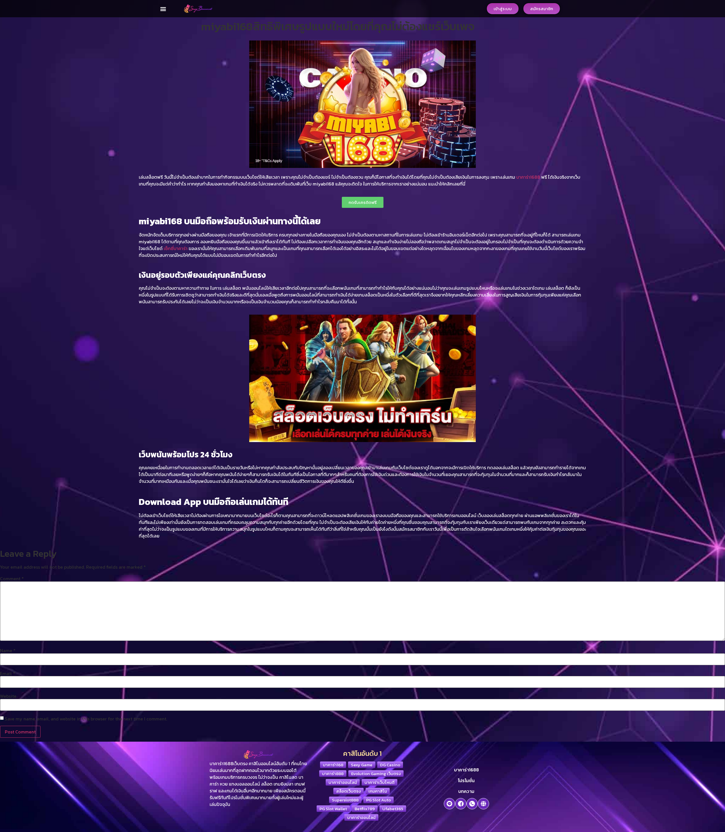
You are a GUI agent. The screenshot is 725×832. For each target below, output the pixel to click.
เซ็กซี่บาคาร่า (175, 248)
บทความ (466, 791)
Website (8, 696)
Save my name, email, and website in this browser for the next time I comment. (86, 718)
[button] (163, 8)
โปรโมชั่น (466, 780)
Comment (12, 578)
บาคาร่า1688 (528, 177)
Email (7, 673)
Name (8, 650)
